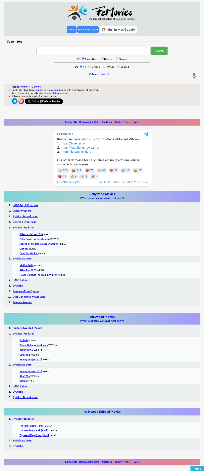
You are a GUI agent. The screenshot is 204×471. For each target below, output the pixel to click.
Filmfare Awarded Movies (27, 328)
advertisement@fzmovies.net (54, 93)
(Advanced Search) (99, 74)
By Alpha (18, 285)
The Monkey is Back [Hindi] (34, 430)
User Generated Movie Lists (29, 296)
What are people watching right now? (102, 198)
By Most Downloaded (25, 216)
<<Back (72, 29)
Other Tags (30, 222)
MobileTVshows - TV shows (26, 87)
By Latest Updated (23, 227)
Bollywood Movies (102, 317)
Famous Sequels (22, 302)
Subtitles (107, 122)
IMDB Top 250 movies (25, 205)
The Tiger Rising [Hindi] (32, 426)
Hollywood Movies (102, 194)
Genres (17, 222)
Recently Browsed (88, 29)
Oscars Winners (22, 211)
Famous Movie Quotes (26, 291)
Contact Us (71, 122)
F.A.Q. (136, 122)
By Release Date (22, 258)
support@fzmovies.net (48, 90)
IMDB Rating (20, 280)
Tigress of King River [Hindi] (34, 435)
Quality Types (122, 122)
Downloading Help (89, 122)
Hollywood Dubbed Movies (102, 411)
